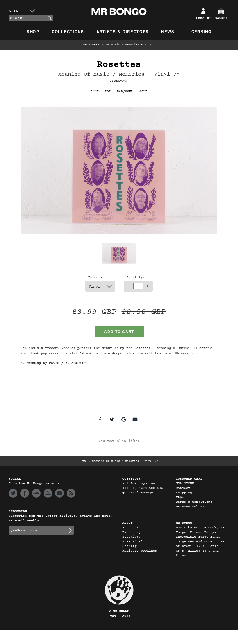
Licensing (199, 31)
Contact (183, 488)
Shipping (184, 493)
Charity (129, 546)
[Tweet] (111, 419)
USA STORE (185, 483)
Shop (33, 31)
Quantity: (136, 277)
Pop (108, 91)
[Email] (135, 419)
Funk (95, 91)
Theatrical (132, 541)
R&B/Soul (125, 91)
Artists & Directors (122, 31)
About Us (130, 527)
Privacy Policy (190, 507)
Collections (68, 31)
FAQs (180, 497)
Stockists (131, 537)
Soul (143, 91)
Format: (95, 277)
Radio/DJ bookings (139, 551)
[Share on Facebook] (100, 419)
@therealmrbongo (137, 493)
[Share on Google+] (123, 419)
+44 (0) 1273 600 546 (142, 488)
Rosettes (119, 64)
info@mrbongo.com (138, 483)
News (167, 31)
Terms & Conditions (194, 502)
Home (83, 45)
